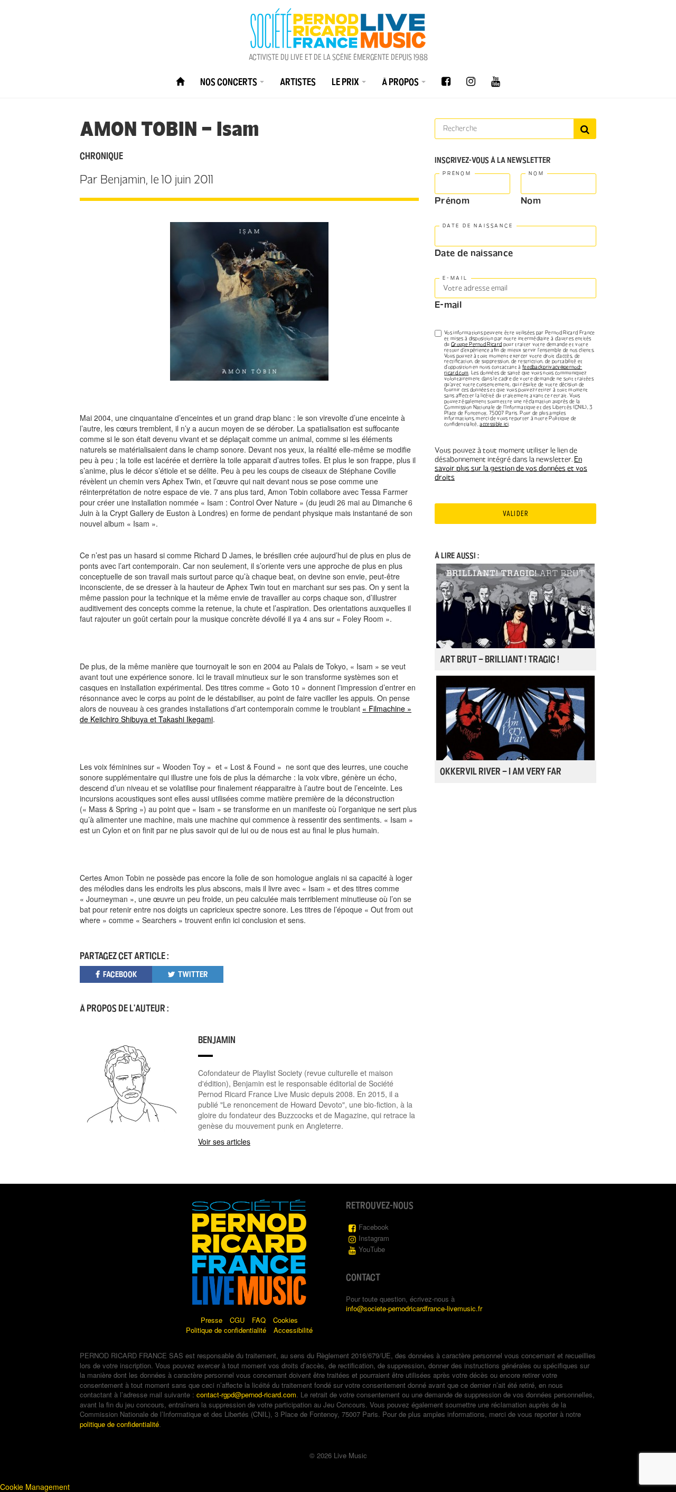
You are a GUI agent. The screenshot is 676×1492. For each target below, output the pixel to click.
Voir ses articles (224, 1141)
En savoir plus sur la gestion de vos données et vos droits (511, 468)
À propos (401, 82)
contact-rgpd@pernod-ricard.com (246, 1394)
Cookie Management (35, 1486)
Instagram (374, 1238)
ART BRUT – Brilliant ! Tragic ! (499, 659)
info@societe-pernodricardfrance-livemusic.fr (414, 1308)
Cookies (285, 1320)
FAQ (259, 1320)
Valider (515, 513)
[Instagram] (470, 82)
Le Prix (346, 82)
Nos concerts (229, 82)
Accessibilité (293, 1330)
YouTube (372, 1249)
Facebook (374, 1227)
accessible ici (494, 424)
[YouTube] (495, 82)
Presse (211, 1320)
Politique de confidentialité (226, 1330)
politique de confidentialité (119, 1424)
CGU (237, 1320)
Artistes (298, 82)
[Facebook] (446, 82)
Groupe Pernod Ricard (476, 344)
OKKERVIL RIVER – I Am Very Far (500, 771)
